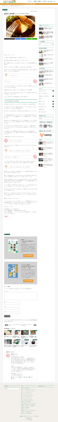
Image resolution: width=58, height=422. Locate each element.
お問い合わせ (37, 416)
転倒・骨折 (24, 413)
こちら (23, 210)
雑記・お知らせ (42, 111)
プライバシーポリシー (31, 416)
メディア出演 (24, 395)
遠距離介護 (41, 109)
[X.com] (49, 1)
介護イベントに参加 (42, 93)
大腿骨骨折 (29, 401)
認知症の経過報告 (5, 9)
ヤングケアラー (30, 395)
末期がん (28, 404)
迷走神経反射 (30, 413)
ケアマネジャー (33, 389)
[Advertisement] (20, 46)
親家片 (23, 407)
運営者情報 (21, 416)
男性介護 (33, 404)
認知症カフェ (34, 410)
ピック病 (29, 392)
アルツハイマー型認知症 (25, 389)
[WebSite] (13, 377)
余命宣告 (23, 401)
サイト (5, 311)
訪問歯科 (27, 407)
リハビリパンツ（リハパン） (26, 398)
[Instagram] (52, 1)
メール (5, 306)
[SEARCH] (54, 1)
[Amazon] (13, 378)
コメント (6, 291)
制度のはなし (41, 101)
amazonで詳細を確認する (28, 255)
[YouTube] (31, 377)
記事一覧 (25, 416)
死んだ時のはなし (42, 106)
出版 (40, 98)
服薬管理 (23, 404)
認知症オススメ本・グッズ (26, 410)
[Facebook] (48, 1)
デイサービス (24, 392)
